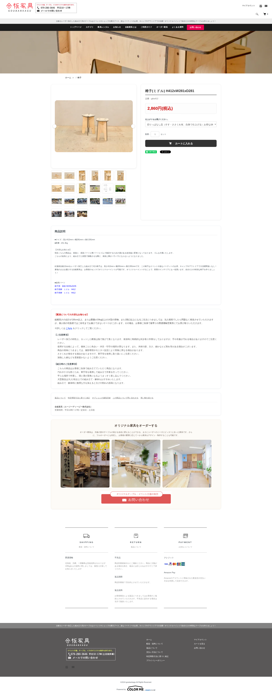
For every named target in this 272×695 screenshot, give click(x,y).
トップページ (75, 27)
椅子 (79, 78)
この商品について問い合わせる (125, 398)
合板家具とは (130, 27)
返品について (60, 398)
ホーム (68, 78)
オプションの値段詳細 (101, 398)
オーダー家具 (162, 27)
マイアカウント (248, 6)
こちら (69, 328)
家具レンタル (103, 27)
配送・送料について (154, 644)
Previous (55, 126)
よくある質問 (177, 27)
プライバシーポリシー (155, 660)
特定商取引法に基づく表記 (79, 398)
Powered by (121, 689)
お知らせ (117, 27)
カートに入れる (183, 143)
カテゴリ (90, 27)
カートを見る (199, 644)
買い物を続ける (147, 398)
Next (133, 126)
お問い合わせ (195, 27)
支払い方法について (154, 652)
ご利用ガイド (146, 27)
